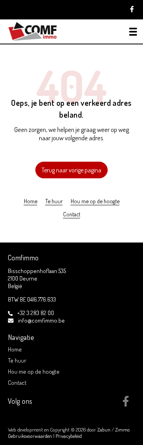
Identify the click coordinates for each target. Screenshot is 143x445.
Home (30, 200)
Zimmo (122, 429)
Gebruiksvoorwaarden (30, 436)
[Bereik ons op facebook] (125, 404)
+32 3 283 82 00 (35, 313)
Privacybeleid (69, 436)
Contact (71, 214)
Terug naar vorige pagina (71, 170)
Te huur (54, 200)
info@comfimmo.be (41, 320)
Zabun (103, 429)
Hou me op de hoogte (95, 200)
